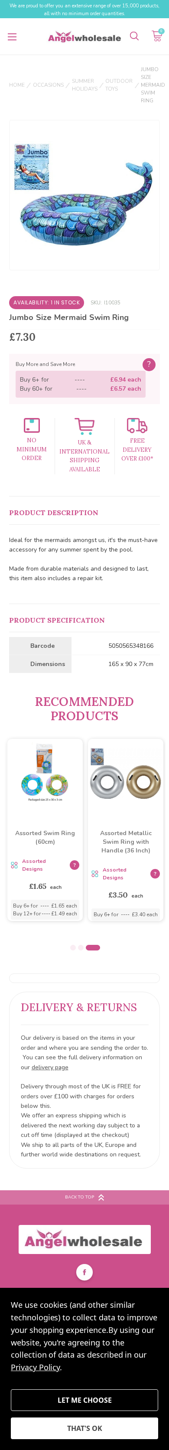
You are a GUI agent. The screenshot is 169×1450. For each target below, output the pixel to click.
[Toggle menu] (12, 37)
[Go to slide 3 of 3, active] (93, 947)
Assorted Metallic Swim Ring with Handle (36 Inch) (126, 842)
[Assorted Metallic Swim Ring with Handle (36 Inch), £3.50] (125, 774)
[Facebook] (84, 1273)
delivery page (50, 1067)
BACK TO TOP (79, 1197)
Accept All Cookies (84, 1428)
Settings (84, 1400)
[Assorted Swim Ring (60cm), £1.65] (45, 774)
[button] (85, 1239)
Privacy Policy (35, 1367)
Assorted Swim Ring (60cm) (45, 837)
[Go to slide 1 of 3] (73, 947)
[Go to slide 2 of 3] (81, 947)
